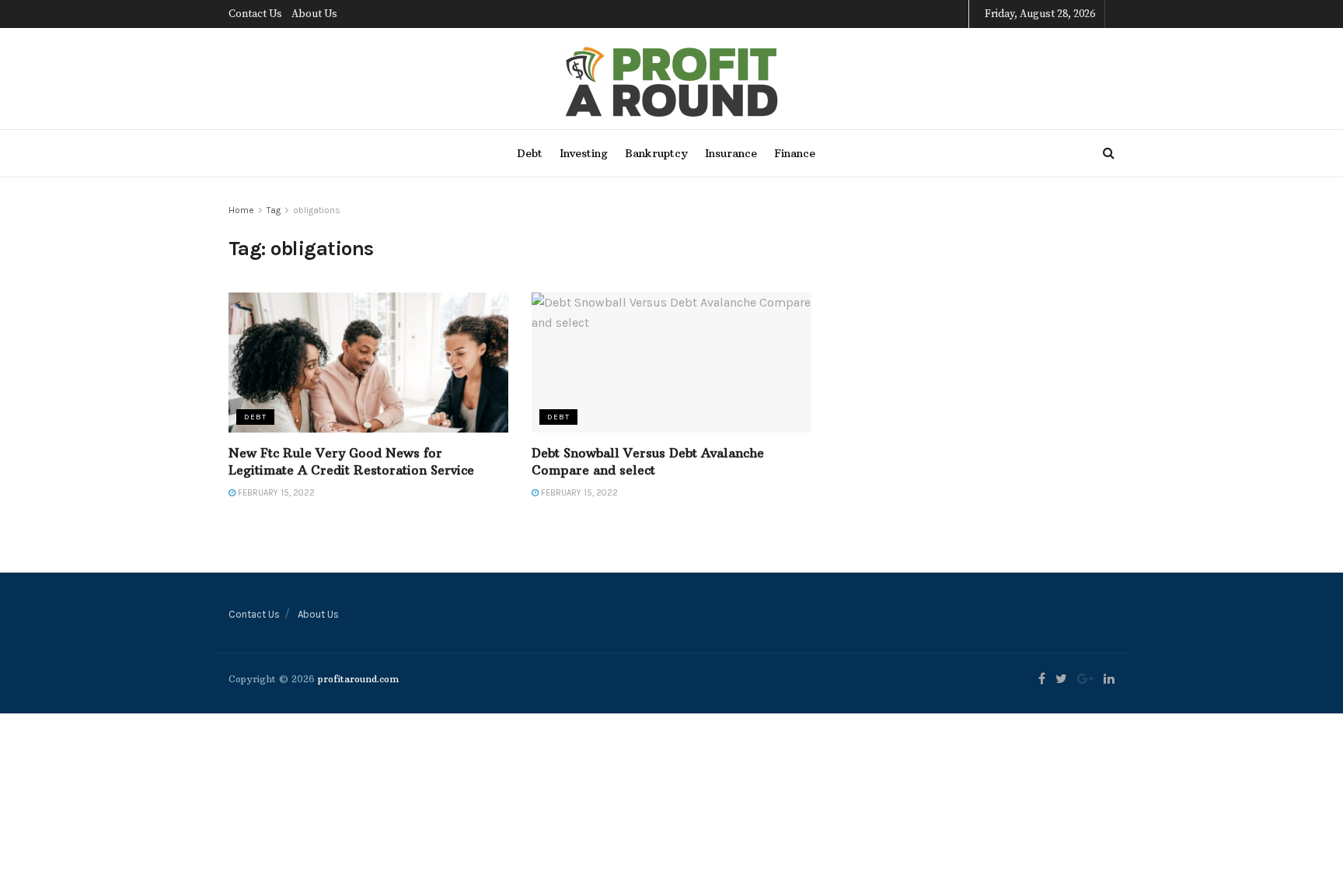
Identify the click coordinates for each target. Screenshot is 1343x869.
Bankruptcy (656, 153)
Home (241, 210)
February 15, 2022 (275, 493)
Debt (529, 153)
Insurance (731, 153)
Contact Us (255, 14)
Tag (274, 210)
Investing (584, 153)
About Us (314, 14)
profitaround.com (358, 679)
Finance (794, 153)
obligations (316, 210)
